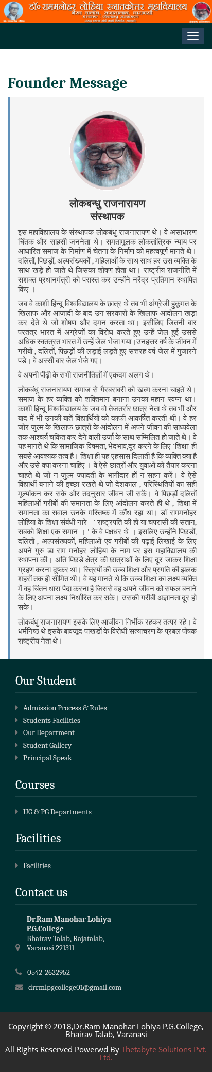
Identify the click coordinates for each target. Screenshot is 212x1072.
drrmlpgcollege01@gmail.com (74, 987)
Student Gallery (47, 745)
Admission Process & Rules (65, 707)
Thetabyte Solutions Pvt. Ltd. (153, 1053)
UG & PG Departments (57, 811)
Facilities (37, 865)
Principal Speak (47, 757)
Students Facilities (51, 720)
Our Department (49, 732)
